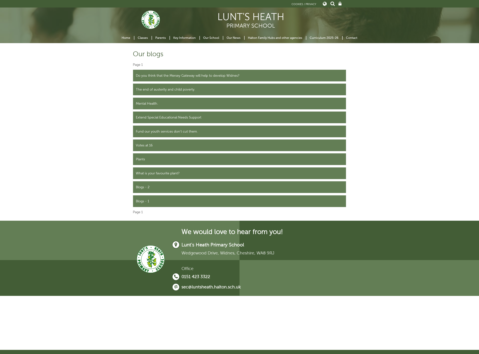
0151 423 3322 (195, 276)
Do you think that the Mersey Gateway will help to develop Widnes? (188, 75)
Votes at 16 (144, 145)
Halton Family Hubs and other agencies (275, 38)
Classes (143, 38)
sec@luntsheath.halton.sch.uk (211, 287)
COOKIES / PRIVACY (304, 4)
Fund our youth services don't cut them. (167, 131)
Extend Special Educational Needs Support (168, 117)
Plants (140, 159)
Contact (351, 38)
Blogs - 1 (142, 201)
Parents (160, 38)
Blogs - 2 (143, 187)
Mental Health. (147, 103)
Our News (233, 38)
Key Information (184, 38)
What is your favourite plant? (158, 173)
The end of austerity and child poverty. (165, 89)
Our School (211, 38)
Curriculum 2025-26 (324, 38)
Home (126, 38)
